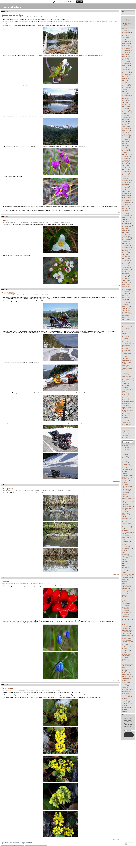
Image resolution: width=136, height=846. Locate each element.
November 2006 (126, 310)
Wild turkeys (125, 695)
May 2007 (124, 299)
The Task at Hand (126, 399)
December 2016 (126, 89)
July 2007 (124, 295)
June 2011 (124, 208)
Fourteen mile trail (127, 548)
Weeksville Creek (126, 689)
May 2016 (124, 102)
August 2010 (125, 226)
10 (128, 20)
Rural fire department (127, 635)
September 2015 (126, 117)
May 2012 (124, 187)
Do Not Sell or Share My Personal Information (36, 845)
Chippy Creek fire (126, 506)
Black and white (126, 477)
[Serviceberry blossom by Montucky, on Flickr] (60, 83)
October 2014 (125, 136)
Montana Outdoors (12, 7)
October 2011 (125, 200)
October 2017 (125, 71)
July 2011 (124, 206)
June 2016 (124, 100)
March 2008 (125, 280)
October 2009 (125, 245)
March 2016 (125, 106)
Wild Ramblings (126, 413)
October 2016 (125, 93)
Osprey (124, 602)
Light (123, 572)
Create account (126, 430)
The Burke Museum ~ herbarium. (127, 395)
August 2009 (125, 249)
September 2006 (126, 314)
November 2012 (126, 176)
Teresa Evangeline (127, 393)
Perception (125, 610)
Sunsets (124, 659)
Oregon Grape (7, 688)
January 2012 (125, 195)
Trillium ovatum (55, 222)
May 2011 (124, 210)
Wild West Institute (126, 415)
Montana (9, 16)
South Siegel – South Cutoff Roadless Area (127, 641)
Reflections (125, 628)
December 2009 (126, 241)
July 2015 (124, 119)
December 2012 (126, 175)
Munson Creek (125, 590)
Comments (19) (116, 839)
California (124, 492)
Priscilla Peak (125, 626)
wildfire (124, 700)
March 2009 (125, 258)
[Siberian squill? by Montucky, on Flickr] (60, 651)
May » (127, 25)
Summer (124, 652)
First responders (126, 535)
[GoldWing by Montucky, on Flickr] (60, 329)
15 (125, 22)
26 (131, 23)
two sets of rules (126, 676)
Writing (124, 709)
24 (128, 23)
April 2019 (124, 39)
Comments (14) (116, 481)
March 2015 (125, 126)
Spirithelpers (125, 387)
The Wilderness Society (128, 401)
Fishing (124, 539)
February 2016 (125, 108)
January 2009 (125, 262)
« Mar (123, 25)
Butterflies (124, 484)
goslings (58, 490)
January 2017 (125, 87)
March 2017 (125, 84)
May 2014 (124, 145)
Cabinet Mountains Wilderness (127, 490)
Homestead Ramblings (128, 343)
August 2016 (125, 97)
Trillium (49, 222)
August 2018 (125, 52)
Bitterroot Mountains (127, 475)
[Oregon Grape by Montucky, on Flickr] (60, 725)
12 (131, 20)
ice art (123, 563)
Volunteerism (125, 680)
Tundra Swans (125, 674)
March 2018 (125, 61)
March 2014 (125, 149)
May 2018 (124, 58)
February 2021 (125, 30)
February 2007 (125, 304)
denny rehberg (126, 527)
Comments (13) (116, 680)
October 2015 (125, 115)
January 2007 (125, 306)
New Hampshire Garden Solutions (126, 375)
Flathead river (126, 541)
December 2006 (126, 308)
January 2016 (125, 110)
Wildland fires (125, 703)
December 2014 (126, 132)
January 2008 (125, 284)
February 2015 (125, 128)
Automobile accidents (127, 457)
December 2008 (126, 263)
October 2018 (125, 48)
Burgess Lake (47, 16)
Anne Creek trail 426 (127, 451)
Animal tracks (125, 447)
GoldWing (36, 294)
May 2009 (124, 254)
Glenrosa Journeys (127, 342)
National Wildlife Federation (126, 372)
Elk (123, 528)
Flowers (9, 222)
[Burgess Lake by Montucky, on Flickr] (60, 53)
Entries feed (125, 433)
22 (125, 23)
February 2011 (125, 215)
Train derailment (126, 669)
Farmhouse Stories (127, 340)
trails (123, 667)
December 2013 (126, 152)
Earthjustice (125, 335)
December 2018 (126, 45)
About (123, 13)
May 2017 (124, 80)
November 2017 (126, 69)
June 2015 (124, 121)
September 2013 (126, 158)
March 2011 (125, 213)
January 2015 (125, 130)
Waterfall (124, 685)
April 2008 (124, 278)
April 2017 (124, 82)
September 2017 (126, 73)
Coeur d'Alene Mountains (126, 514)
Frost (123, 550)
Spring (123, 644)
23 (126, 23)
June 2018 (124, 56)
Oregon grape (47, 690)
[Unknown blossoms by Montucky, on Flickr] (60, 283)
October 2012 (125, 178)
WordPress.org (126, 422)
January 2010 (125, 239)
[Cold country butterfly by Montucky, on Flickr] (60, 421)
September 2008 (126, 269)
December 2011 (126, 197)
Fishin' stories (125, 537)
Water (123, 684)
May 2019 (124, 37)
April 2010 (124, 234)
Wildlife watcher (126, 419)
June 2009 (124, 252)
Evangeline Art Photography (125, 337)
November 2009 (126, 243)
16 (126, 22)
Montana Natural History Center (126, 366)
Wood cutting (125, 707)
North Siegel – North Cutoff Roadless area (127, 596)
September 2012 (126, 180)
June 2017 (124, 78)
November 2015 (126, 113)
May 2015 (124, 123)
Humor (124, 559)
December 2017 (126, 67)
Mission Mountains (127, 577)
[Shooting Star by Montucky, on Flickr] (60, 174)
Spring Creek (125, 646)
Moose (124, 583)
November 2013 (126, 154)
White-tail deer (126, 693)
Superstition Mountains (128, 661)
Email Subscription (127, 714)
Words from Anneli (127, 424)
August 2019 (125, 34)
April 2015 (124, 124)
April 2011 (124, 212)
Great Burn (125, 554)
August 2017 (125, 74)
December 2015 (126, 111)
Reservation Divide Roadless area (127, 631)
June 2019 (124, 35)
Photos (28, 16)
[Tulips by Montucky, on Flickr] (60, 618)
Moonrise (124, 581)
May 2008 (124, 277)
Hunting (124, 561)
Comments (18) (116, 285)
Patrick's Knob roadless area (126, 608)
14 (124, 22)
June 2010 (124, 230)
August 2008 (125, 271)
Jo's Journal (125, 348)
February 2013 (125, 171)
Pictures (32, 16)
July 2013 (124, 162)
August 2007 (125, 293)
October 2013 (125, 156)
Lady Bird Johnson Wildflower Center (127, 354)
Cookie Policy (23, 843)
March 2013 (125, 169)
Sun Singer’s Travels (127, 389)
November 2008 (126, 265)
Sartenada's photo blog (128, 380)
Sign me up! (128, 734)
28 (124, 24)
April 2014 (124, 147)
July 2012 (124, 184)
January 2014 (125, 150)
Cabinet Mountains (127, 486)
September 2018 (126, 50)
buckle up (124, 482)
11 (129, 20)
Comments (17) (116, 574)
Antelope (124, 454)
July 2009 (124, 251)
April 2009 (124, 256)
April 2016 (124, 104)
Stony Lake (125, 648)
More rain (6, 220)
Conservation (125, 518)
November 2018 (126, 47)
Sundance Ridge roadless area (126, 655)
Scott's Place (125, 381)
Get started (79, 1)
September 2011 (126, 202)
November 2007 (126, 288)
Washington (125, 682)
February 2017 (125, 85)
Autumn (124, 461)
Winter (123, 705)
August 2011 (125, 204)
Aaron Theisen (126, 325)
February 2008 (125, 282)
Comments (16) (116, 212)
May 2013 (124, 165)
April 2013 (124, 167)
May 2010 (124, 232)
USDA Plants (125, 405)
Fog (123, 544)
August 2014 (125, 139)
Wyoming (124, 711)
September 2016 (126, 95)
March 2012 (125, 191)
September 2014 (126, 137)
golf (123, 552)
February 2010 (125, 238)
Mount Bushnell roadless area (126, 585)
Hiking (123, 557)
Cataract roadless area (128, 498)
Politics (124, 625)
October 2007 (125, 290)
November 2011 (126, 199)
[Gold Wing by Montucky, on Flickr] (60, 479)
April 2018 (124, 60)
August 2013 (125, 160)
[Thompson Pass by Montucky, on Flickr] (60, 360)
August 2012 (125, 182)
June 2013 (124, 163)
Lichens (124, 570)
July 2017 (124, 76)
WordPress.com (126, 421)
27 (122, 24)
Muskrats (124, 592)
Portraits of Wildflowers (128, 378)
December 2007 (126, 286)
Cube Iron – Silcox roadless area (126, 524)
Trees (123, 671)
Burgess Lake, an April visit (12, 15)
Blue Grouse (125, 480)
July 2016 (124, 99)
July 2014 (124, 141)
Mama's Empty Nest (127, 360)
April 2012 (124, 189)
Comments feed (126, 435)
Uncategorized (125, 678)
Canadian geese (51, 490)
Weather (124, 687)
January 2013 (125, 173)
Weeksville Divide (126, 691)
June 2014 (124, 143)
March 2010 (125, 236)
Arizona (124, 456)
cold (123, 516)
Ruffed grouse (125, 633)
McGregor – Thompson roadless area (128, 575)
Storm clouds (125, 650)
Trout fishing (125, 672)
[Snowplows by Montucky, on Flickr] (60, 391)
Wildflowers (37, 16)
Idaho (123, 565)
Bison (123, 473)
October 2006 (125, 312)
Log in (123, 432)
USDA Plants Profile (30, 697)
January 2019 (125, 43)
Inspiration (124, 567)
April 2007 (124, 301)
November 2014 (126, 134)
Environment (125, 530)
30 (126, 24)
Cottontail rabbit (126, 520)
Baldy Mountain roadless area (126, 465)
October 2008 (125, 267)
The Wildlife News (126, 403)
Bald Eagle (125, 462)
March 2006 (125, 319)
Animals (124, 449)
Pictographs (125, 616)
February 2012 (125, 193)
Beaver (124, 467)
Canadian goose (13, 490)
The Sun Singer (126, 398)
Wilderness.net (126, 417)
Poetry (123, 623)
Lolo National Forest (127, 358)
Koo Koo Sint (125, 569)
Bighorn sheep (126, 469)
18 (129, 22)
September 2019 (126, 32)
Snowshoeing (125, 638)
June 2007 (124, 297)
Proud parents (8, 489)
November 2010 (126, 221)
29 (125, 24)
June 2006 (124, 317)
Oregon (124, 600)
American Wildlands (127, 326)
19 (131, 22)
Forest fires (125, 546)
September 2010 (126, 225)
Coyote (124, 522)
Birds (8, 490)
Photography (23, 16)
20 (122, 23)
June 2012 (124, 186)
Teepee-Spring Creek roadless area (127, 664)
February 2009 (125, 260)
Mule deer (124, 588)
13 (122, 22)
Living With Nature (126, 356)
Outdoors (18, 16)
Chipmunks (125, 504)
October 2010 (125, 223)
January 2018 (125, 65)
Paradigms (125, 605)
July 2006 (124, 315)
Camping (124, 494)
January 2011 (125, 217)
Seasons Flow (125, 383)
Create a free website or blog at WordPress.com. (12, 845)
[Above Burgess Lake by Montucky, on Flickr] (60, 144)
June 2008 (124, 275)
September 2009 (126, 247)
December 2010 (126, 219)
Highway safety (126, 556)
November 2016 (126, 91)
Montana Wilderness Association (127, 369)
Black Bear (125, 479)
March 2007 (125, 302)
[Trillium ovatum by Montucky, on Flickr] (60, 253)
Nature (13, 16)
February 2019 (125, 41)
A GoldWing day (8, 293)
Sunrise (124, 657)
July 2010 (124, 228)
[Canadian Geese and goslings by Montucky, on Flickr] (60, 521)
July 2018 (124, 54)
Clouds (124, 511)
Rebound (5, 582)
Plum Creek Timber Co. (128, 620)
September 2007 (126, 291)
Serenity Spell (125, 385)
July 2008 (124, 273)
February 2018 (125, 63)
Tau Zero (124, 391)
